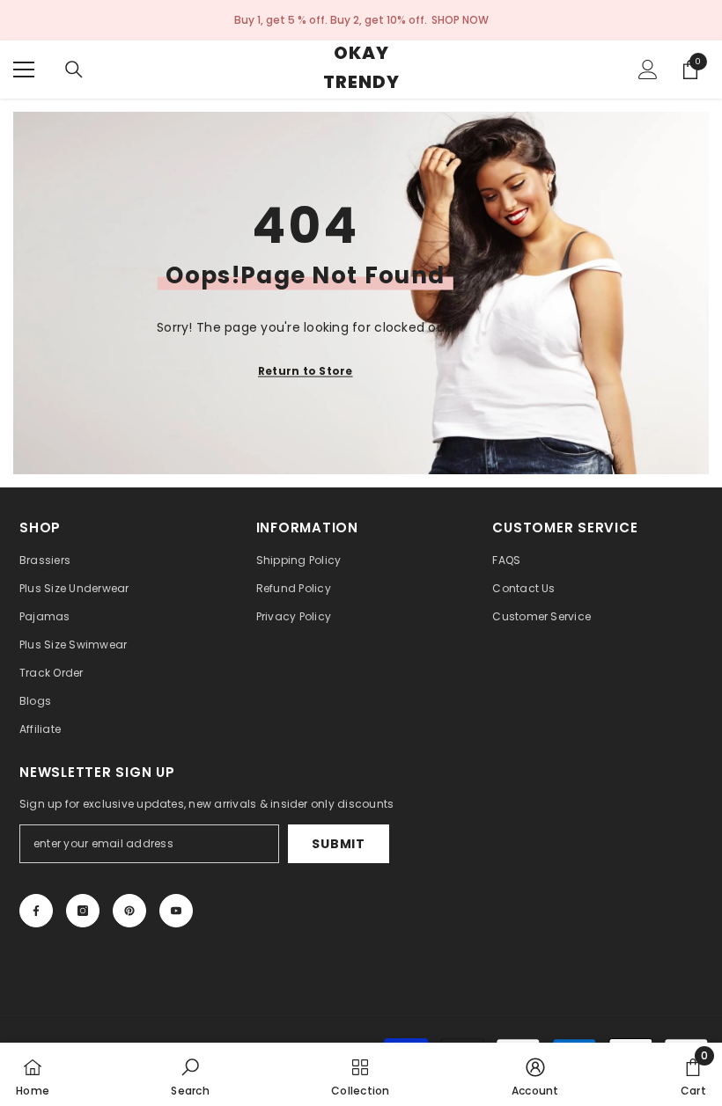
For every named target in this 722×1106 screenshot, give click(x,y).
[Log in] (648, 69)
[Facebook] (36, 910)
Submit (338, 844)
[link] (190, 1074)
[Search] (74, 69)
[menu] (23, 69)
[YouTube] (176, 910)
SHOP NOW (460, 19)
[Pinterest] (129, 910)
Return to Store (305, 370)
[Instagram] (82, 910)
